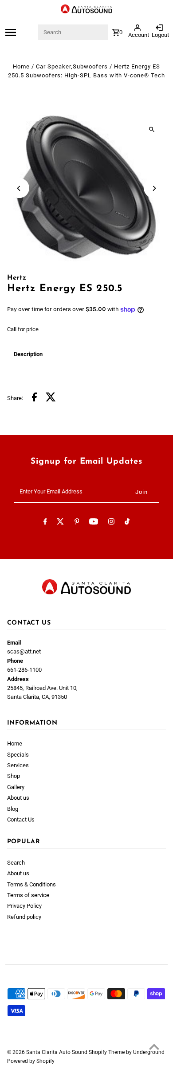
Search (16, 862)
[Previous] (19, 188)
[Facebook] (45, 523)
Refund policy (24, 917)
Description (28, 354)
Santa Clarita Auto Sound (57, 1052)
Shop (13, 776)
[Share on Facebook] (34, 398)
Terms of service (28, 895)
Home (21, 66)
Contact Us (21, 819)
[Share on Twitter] (51, 398)
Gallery (15, 787)
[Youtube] (93, 523)
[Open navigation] (21, 32)
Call (11, 329)
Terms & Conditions (31, 884)
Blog (12, 809)
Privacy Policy (24, 905)
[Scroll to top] (154, 1047)
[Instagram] (111, 523)
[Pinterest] (77, 523)
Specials (18, 754)
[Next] (154, 188)
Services (18, 765)
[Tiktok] (127, 523)
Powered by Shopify (31, 1061)
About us (18, 797)
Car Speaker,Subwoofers (72, 66)
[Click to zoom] (151, 129)
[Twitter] (60, 523)
